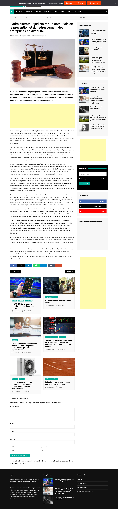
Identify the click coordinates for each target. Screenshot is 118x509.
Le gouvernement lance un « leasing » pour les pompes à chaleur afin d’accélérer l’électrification (23, 385)
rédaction (14, 494)
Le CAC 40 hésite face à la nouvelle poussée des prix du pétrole (23, 306)
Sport (55, 378)
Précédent (16, 271)
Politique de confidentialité (85, 491)
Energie (38, 11)
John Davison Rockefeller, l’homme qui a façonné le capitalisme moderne (97, 126)
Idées (70, 11)
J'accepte (69, 3)
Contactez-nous (82, 483)
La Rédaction (14, 35)
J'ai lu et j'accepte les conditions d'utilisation (93, 179)
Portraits (77, 11)
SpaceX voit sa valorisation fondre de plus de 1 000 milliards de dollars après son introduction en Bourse (58, 343)
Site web (12, 439)
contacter (35, 490)
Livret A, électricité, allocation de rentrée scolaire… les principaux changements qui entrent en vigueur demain (24, 347)
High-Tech (47, 11)
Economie (19, 11)
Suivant (69, 271)
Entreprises (29, 11)
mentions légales (23, 492)
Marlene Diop (50, 349)
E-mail (12, 431)
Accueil (14, 18)
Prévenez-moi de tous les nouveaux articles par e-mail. (27, 451)
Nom (12, 423)
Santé (63, 11)
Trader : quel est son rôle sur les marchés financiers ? (98, 32)
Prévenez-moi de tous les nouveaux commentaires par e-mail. (29, 447)
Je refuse (81, 3)
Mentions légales (82, 487)
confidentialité (21, 496)
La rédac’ (80, 479)
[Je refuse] (116, 3)
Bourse (56, 11)
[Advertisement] (42, 116)
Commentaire (14, 407)
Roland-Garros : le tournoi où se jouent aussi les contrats (57, 383)
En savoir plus (94, 3)
